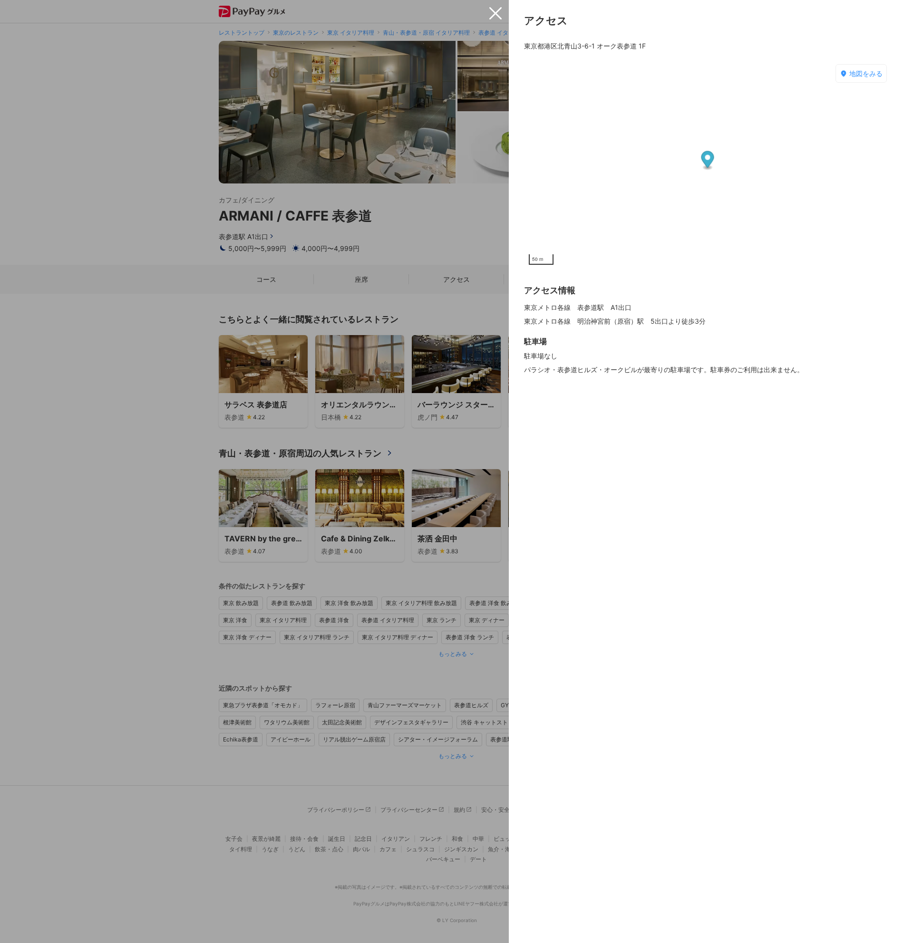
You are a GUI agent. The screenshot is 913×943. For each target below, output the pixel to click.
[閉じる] (495, 13)
